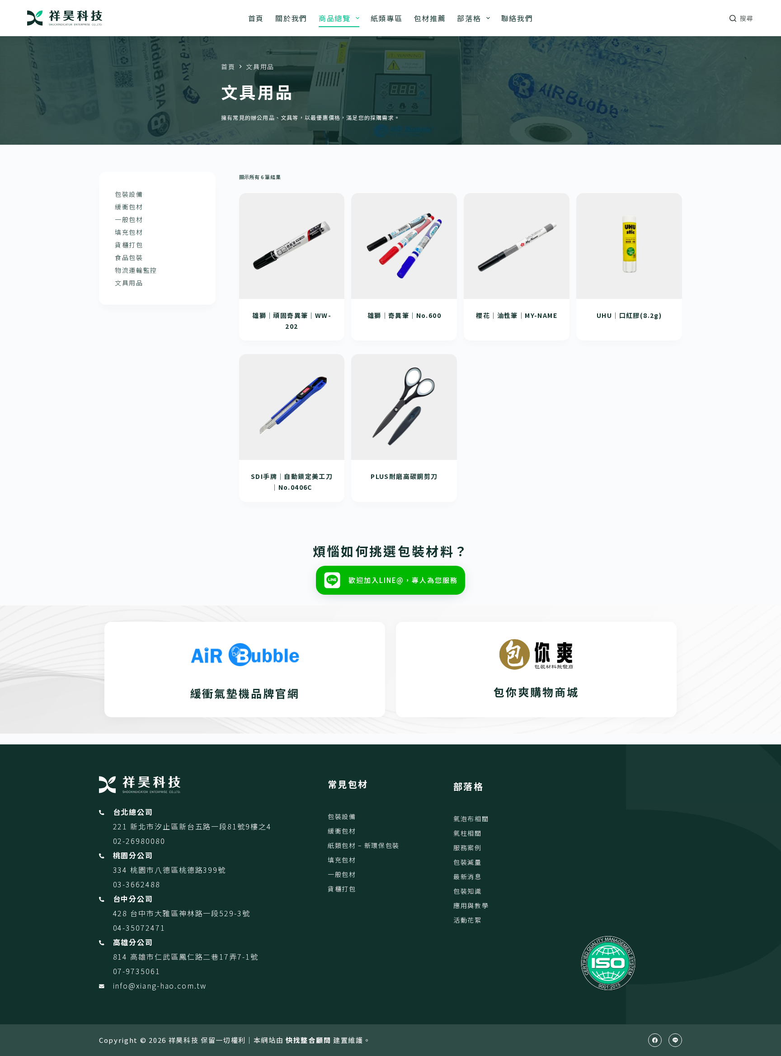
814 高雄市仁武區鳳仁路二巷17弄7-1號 (186, 956)
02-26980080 (139, 840)
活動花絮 (467, 919)
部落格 (469, 18)
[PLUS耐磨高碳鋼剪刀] (404, 407)
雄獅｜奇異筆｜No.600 (404, 315)
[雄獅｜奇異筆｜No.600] (404, 246)
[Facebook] (655, 1040)
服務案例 (467, 847)
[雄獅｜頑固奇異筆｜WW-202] (292, 246)
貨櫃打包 (129, 244)
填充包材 (129, 232)
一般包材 (129, 219)
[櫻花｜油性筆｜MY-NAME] (516, 246)
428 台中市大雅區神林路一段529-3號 (181, 913)
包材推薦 (430, 18)
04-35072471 (139, 927)
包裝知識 (467, 890)
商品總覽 (335, 18)
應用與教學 (471, 905)
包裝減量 (467, 862)
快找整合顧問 (308, 1040)
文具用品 (129, 282)
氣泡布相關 (471, 818)
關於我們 (291, 18)
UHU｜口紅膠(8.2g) (629, 315)
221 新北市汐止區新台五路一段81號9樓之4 (192, 826)
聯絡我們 (517, 18)
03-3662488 (136, 884)
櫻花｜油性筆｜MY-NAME (516, 315)
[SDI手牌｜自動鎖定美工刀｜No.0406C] (292, 407)
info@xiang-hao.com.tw (160, 985)
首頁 (256, 18)
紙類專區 (387, 18)
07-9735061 (136, 971)
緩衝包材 (129, 206)
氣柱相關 (467, 833)
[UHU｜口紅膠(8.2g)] (629, 246)
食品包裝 (129, 257)
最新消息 (467, 876)
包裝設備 (129, 194)
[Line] (675, 1040)
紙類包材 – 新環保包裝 (364, 845)
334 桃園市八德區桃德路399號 (169, 869)
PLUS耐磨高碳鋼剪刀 (404, 476)
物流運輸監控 (136, 270)
